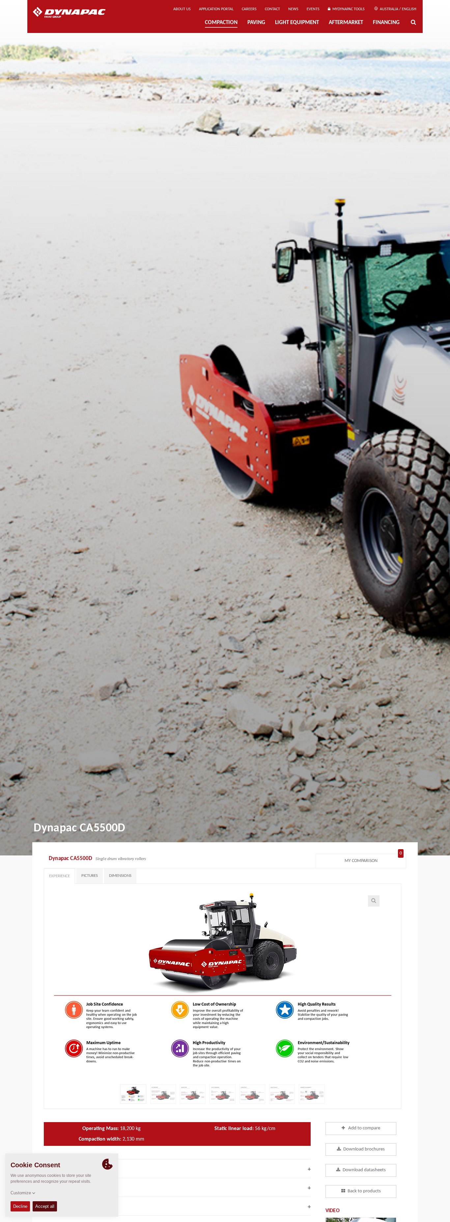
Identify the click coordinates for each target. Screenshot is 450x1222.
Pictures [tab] (89, 876)
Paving (256, 22)
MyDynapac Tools (347, 9)
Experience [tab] (59, 876)
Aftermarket (346, 22)
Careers (249, 9)
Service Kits (177, 1207)
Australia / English (397, 9)
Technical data (177, 1188)
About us (182, 9)
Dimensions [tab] (120, 876)
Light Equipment (297, 22)
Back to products (364, 1191)
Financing (386, 22)
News (293, 9)
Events (313, 9)
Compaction (221, 22)
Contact (272, 9)
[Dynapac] (74, 13)
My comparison (373, 859)
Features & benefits (177, 1169)
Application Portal (216, 9)
